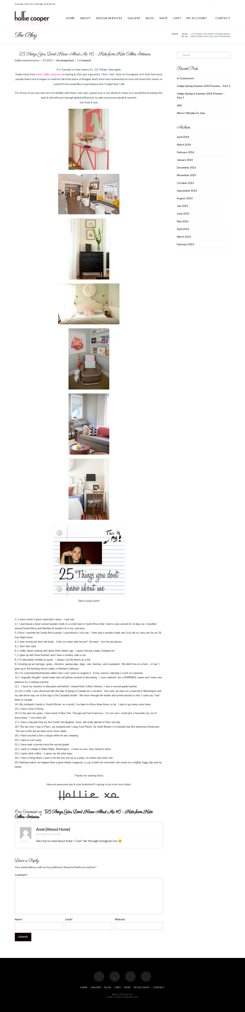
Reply (24, 841)
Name (19, 919)
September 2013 (187, 190)
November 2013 (186, 175)
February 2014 (185, 152)
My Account (197, 18)
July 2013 (182, 205)
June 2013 (183, 213)
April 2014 (183, 136)
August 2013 (185, 198)
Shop (163, 18)
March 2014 (184, 144)
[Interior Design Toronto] (32, 18)
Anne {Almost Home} (53, 829)
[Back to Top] (239, 1006)
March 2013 (184, 236)
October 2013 (185, 183)
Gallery (134, 18)
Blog (150, 18)
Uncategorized (65, 60)
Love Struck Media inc (122, 997)
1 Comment (84, 60)
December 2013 (186, 167)
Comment (21, 874)
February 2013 (185, 244)
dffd (179, 105)
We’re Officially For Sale (191, 113)
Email (69, 919)
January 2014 (185, 159)
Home (70, 18)
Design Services (109, 18)
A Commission (185, 78)
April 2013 (183, 229)
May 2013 (183, 221)
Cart (177, 18)
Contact (222, 18)
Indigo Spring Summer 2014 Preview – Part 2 (203, 85)
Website (120, 919)
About (85, 18)
